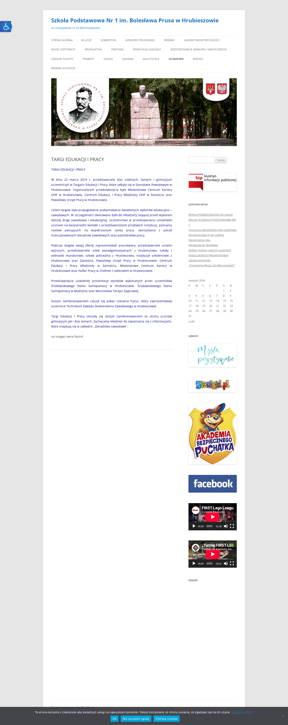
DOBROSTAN (108, 40)
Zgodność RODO (242, 712)
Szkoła (108, 59)
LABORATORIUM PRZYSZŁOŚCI (202, 40)
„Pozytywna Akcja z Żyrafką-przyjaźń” (211, 265)
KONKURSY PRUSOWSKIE (140, 40)
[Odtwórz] (194, 526)
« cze (191, 321)
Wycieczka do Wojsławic (203, 245)
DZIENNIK (127, 59)
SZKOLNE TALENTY (62, 59)
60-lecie (86, 40)
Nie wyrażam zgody (136, 718)
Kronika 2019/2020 (63, 68)
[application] (212, 516)
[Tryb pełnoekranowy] (232, 526)
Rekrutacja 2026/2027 (147, 49)
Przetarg (117, 49)
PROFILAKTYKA (93, 49)
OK (115, 718)
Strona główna (62, 40)
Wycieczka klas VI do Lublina (206, 235)
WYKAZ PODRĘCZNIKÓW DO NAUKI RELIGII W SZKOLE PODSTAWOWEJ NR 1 (212, 220)
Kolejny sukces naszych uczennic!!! (209, 250)
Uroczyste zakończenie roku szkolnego (212, 230)
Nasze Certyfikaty (63, 49)
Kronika (169, 40)
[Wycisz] (226, 526)
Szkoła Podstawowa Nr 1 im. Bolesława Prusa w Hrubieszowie (135, 20)
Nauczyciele (151, 59)
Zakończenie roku (199, 240)
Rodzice (198, 59)
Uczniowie (176, 59)
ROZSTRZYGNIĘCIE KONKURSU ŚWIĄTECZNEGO (199, 49)
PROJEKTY (88, 59)
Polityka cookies (167, 718)
